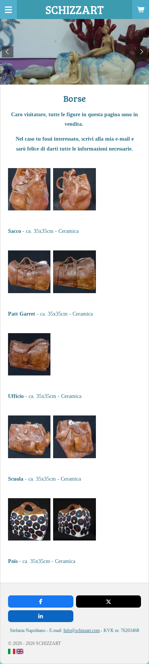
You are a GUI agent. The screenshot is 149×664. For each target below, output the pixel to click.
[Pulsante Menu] (8, 9)
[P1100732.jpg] (29, 189)
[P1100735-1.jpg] (74, 271)
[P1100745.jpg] (74, 436)
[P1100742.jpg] (29, 436)
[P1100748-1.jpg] (74, 519)
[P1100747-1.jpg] (29, 519)
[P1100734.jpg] (74, 189)
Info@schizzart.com (81, 630)
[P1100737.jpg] (29, 354)
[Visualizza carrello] (140, 9)
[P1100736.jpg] (29, 271)
